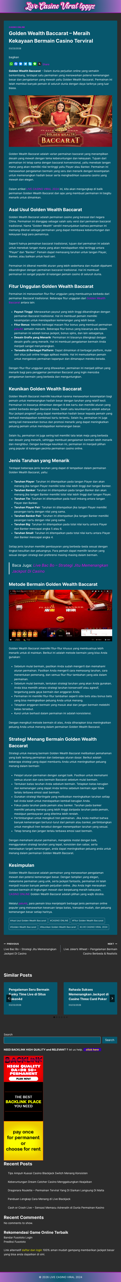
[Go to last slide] (8, 998)
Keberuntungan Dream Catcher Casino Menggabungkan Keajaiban (50, 1181)
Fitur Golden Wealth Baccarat (87, 920)
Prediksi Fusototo (15, 1241)
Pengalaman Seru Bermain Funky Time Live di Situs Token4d (29, 994)
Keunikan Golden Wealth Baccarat (58, 927)
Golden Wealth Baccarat (23, 927)
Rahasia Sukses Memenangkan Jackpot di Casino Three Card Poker (89, 994)
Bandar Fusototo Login (18, 1237)
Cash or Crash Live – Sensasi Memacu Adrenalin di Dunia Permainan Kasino (56, 1207)
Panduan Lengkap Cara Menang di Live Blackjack (39, 1199)
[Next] (112, 998)
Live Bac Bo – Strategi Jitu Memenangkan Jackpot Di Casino (30, 949)
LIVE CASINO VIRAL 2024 (42, 189)
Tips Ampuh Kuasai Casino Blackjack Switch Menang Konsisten (48, 1173)
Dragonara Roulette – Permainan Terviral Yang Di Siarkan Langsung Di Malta (56, 1190)
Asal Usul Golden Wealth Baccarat (28, 920)
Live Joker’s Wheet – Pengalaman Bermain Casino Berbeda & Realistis (90, 949)
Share (46, 64)
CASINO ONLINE (17, 27)
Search (8, 1034)
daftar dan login (32, 1250)
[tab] (54, 1017)
